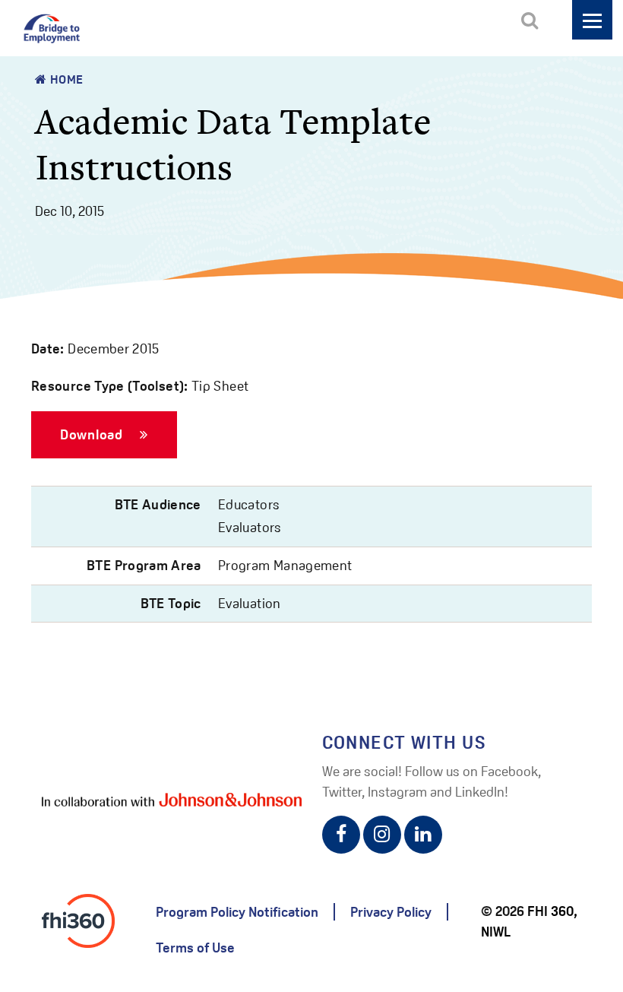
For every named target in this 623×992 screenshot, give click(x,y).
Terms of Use (195, 947)
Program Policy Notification (237, 912)
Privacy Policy (391, 912)
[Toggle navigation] (592, 20)
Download (93, 434)
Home (65, 79)
